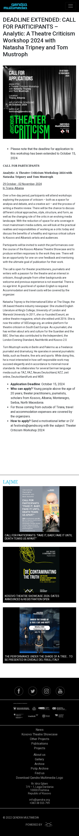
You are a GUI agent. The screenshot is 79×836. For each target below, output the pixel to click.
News (40, 730)
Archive (39, 764)
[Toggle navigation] (70, 6)
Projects (39, 748)
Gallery (39, 759)
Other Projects (39, 739)
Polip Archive (40, 768)
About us (39, 755)
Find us (39, 773)
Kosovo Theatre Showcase (39, 734)
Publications (39, 743)
